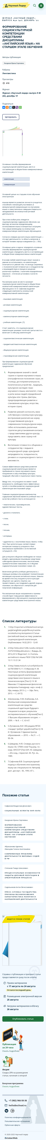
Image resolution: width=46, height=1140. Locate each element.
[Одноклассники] (7, 107)
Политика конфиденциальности (18, 1117)
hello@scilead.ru (17, 1105)
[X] (13, 107)
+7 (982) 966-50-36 (18, 1100)
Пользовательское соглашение (17, 1121)
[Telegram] (10, 107)
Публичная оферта (12, 1125)
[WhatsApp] (20, 107)
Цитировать (11, 117)
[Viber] (17, 107)
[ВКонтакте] (3, 107)
